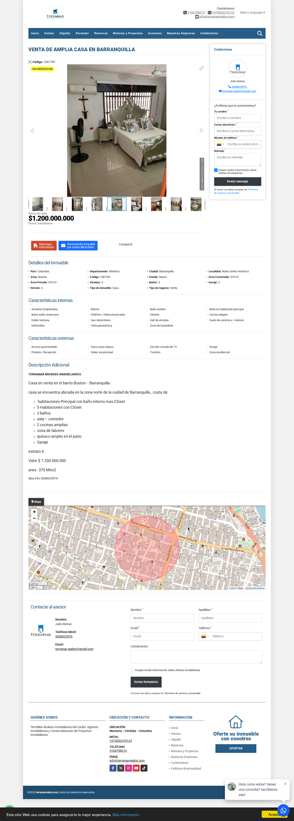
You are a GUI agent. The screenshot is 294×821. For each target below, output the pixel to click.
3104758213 (196, 12)
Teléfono (205, 628)
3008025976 (239, 86)
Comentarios (139, 646)
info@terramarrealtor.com (127, 760)
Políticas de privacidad (186, 768)
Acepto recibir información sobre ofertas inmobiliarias (167, 670)
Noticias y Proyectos (128, 33)
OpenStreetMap (256, 588)
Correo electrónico (225, 124)
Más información (126, 814)
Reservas (101, 33)
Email (135, 628)
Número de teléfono (226, 137)
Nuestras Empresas (181, 33)
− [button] (34, 518)
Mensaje (219, 150)
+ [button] (34, 511)
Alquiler (65, 33)
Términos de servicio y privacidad (182, 693)
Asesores (155, 33)
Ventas (49, 33)
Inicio (35, 33)
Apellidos (205, 610)
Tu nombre (221, 111)
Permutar (82, 33)
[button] (201, 68)
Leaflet (232, 588)
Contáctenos (209, 33)
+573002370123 (223, 12)
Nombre (137, 610)
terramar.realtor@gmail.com (239, 91)
